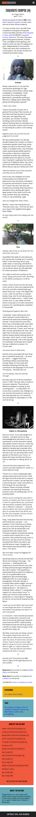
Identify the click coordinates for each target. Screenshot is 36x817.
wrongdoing (9, 714)
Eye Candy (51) (7, 759)
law (27, 709)
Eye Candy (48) (7, 776)
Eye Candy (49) (7, 772)
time (21, 712)
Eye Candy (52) (7, 752)
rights (16, 712)
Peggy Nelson (22, 781)
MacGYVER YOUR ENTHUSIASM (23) (15, 735)
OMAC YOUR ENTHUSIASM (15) (14, 729)
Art (5, 694)
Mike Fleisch (9, 712)
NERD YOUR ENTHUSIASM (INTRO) (15, 765)
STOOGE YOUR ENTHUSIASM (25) (14, 742)
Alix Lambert (9, 707)
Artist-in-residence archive (22, 682)
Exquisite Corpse (18, 709)
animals (17, 707)
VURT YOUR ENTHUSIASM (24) (13, 739)
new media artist (21, 794)
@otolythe (6, 802)
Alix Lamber (15, 22)
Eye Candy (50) (7, 762)
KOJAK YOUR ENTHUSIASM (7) (13, 749)
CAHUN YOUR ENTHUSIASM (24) (14, 732)
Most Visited (17, 694)
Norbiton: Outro (8, 769)
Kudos (10, 694)
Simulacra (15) (7, 745)
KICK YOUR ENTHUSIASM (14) (13, 755)
